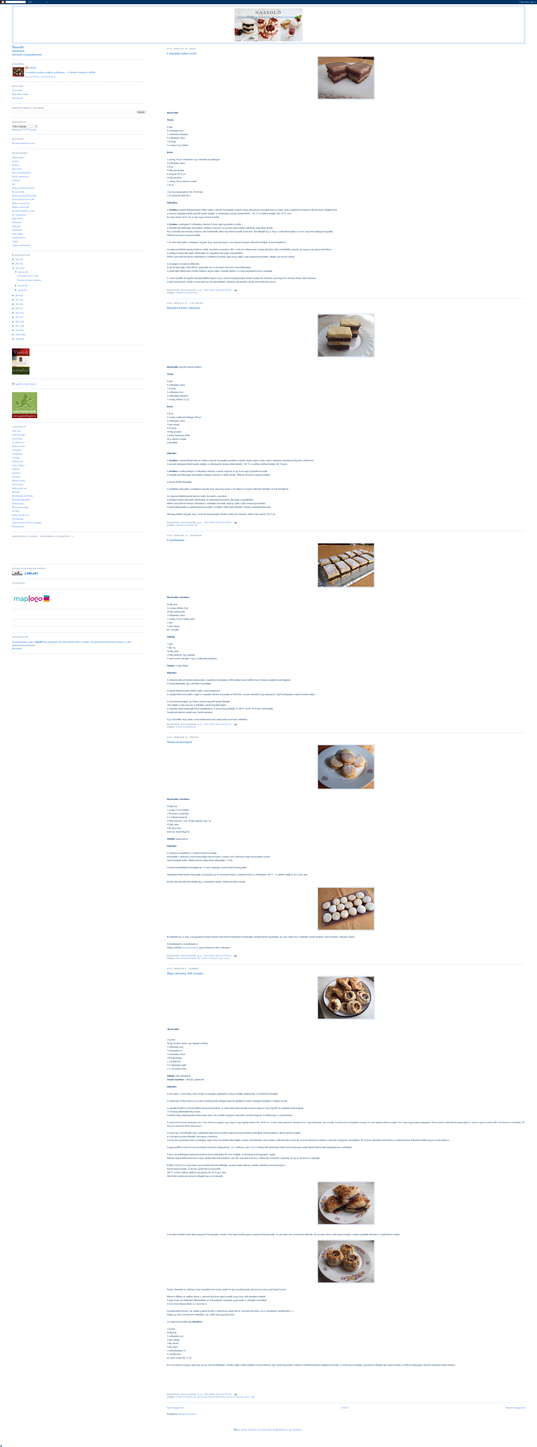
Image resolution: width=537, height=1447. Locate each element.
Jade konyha (17, 484)
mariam (32, 68)
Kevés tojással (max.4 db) (215, 958)
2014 (17, 312)
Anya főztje (17, 438)
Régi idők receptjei (20, 94)
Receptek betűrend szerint (23, 143)
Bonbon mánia (18, 446)
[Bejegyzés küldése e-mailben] (235, 290)
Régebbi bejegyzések (515, 1407)
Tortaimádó (17, 90)
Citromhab (16, 450)
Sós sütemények (19, 214)
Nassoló (268, 12)
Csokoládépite (175, 540)
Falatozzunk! (17, 461)
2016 (17, 304)
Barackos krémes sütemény (183, 308)
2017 (17, 299)
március (21, 271)
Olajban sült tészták (20, 207)
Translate (32, 129)
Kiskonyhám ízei (19, 488)
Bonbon (15, 165)
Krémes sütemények (187, 293)
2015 (17, 308)
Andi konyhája (18, 434)
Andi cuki (16, 430)
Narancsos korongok (179, 742)
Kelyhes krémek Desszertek (24, 195)
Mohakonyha (18, 503)
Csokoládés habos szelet (181, 53)
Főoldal (345, 1407)
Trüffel (15, 241)
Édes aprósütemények (188, 958)
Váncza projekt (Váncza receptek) (27, 522)
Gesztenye (16, 476)
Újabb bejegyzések (175, 1407)
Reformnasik (17, 98)
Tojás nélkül (17, 233)
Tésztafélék (17, 229)
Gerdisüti (16, 472)
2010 (17, 330)
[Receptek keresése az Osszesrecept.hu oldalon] (24, 383)
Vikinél (253, 1147)
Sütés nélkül (17, 218)
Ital (13, 184)
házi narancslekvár (189, 947)
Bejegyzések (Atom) (188, 1413)
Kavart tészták (18, 191)
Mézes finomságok (20, 507)
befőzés (15, 161)
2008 (17, 338)
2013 (17, 317)
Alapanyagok (18, 157)
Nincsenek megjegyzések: (218, 290)
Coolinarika (17, 453)
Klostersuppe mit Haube (22, 495)
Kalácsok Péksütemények (211, 1397)
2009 (17, 334)
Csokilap (16, 457)
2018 (17, 295)
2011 (17, 325)
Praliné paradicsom (20, 514)
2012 (17, 321)
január (21, 290)
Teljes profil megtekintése (40, 77)
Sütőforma (16, 222)
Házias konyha (18, 480)
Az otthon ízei (18, 442)
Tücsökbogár (17, 518)
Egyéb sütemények (186, 727)
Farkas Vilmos (18, 465)
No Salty (16, 511)
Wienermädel (18, 526)
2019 (17, 268)
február (21, 285)
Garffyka (16, 469)
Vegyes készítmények (21, 245)
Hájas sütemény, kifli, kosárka (185, 973)
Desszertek (17, 168)
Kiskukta (16, 492)
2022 (17, 259)
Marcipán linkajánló (21, 499)
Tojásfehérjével (18, 237)
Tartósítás (16, 226)
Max (233, 1147)
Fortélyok (16, 180)
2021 (17, 263)
